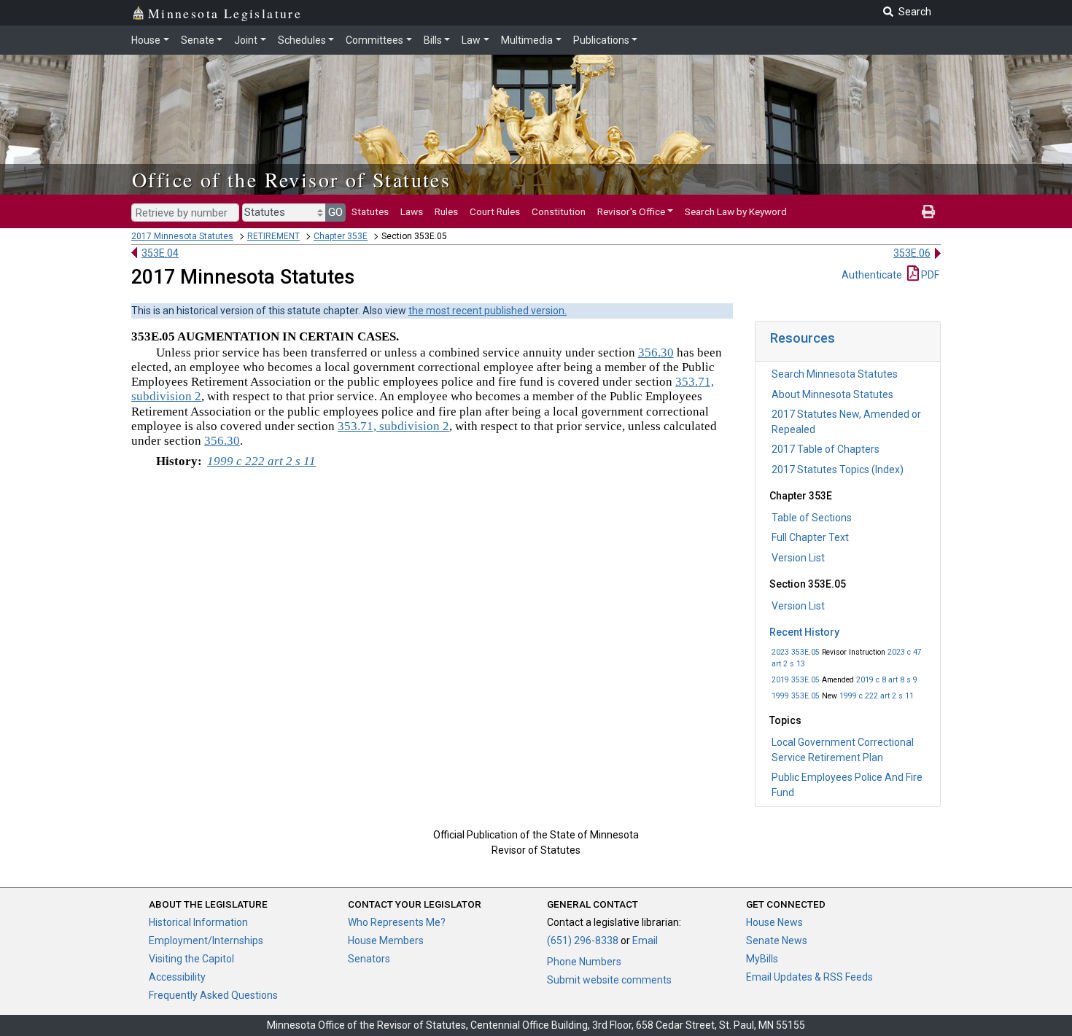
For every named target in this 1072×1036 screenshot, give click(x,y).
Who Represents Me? (397, 922)
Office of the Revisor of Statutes (291, 179)
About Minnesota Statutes (832, 394)
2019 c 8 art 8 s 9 (886, 680)
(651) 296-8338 (582, 940)
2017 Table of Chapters (825, 449)
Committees (374, 40)
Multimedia (527, 40)
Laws (411, 211)
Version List (798, 558)
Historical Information (198, 922)
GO (335, 212)
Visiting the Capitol (191, 959)
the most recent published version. (487, 310)
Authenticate (872, 275)
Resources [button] (802, 338)
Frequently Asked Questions (213, 995)
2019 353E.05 (796, 680)
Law (471, 40)
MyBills (762, 959)
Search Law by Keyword (736, 211)
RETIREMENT (273, 236)
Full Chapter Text (810, 537)
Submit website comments (609, 980)
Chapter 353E (341, 236)
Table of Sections (812, 517)
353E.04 (160, 253)
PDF (929, 275)
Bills (433, 40)
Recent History (804, 632)
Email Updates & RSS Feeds (809, 977)
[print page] (928, 211)
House (145, 40)
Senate (197, 40)
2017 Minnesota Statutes (182, 236)
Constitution (559, 211)
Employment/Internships (206, 940)
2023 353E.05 (796, 652)
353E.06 (912, 253)
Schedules (302, 40)
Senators (369, 959)
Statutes (370, 211)
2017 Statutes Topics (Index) (838, 469)
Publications (601, 40)
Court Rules (495, 211)
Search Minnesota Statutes (835, 374)
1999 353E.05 (796, 696)
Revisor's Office (631, 211)
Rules (446, 211)
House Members (386, 940)
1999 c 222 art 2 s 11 (876, 696)
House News (774, 922)
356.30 (656, 352)
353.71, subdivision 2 (393, 426)
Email (645, 940)
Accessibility (177, 977)
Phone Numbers (584, 961)
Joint (245, 40)
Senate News (776, 940)
